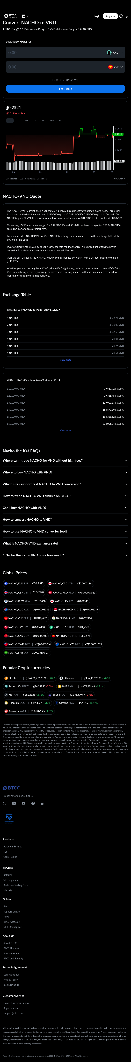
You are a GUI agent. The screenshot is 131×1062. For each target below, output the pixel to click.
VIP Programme (11, 880)
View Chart (118, 178)
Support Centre (11, 911)
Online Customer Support (16, 1003)
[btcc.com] (11, 16)
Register (110, 16)
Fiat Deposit (65, 88)
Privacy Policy (10, 979)
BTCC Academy (11, 921)
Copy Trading (10, 856)
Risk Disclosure (11, 984)
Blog (5, 906)
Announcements (12, 953)
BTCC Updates (11, 948)
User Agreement (11, 974)
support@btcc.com (13, 1013)
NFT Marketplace (12, 927)
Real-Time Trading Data (15, 885)
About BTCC (10, 943)
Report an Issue (11, 1008)
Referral (7, 874)
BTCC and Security (13, 958)
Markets (7, 890)
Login (97, 16)
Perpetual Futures (12, 846)
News (6, 916)
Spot (5, 851)
